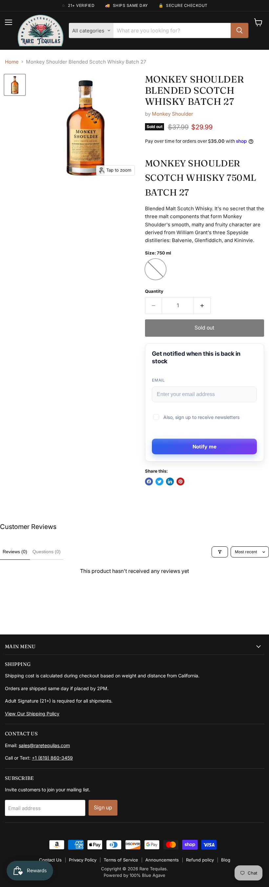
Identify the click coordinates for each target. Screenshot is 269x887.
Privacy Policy (82, 859)
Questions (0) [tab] (46, 551)
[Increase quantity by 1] (202, 305)
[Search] (239, 30)
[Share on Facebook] (149, 481)
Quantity (154, 291)
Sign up (103, 807)
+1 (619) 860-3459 (52, 758)
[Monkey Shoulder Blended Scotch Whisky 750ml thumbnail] (14, 84)
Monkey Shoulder (172, 114)
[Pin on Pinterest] (180, 481)
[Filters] (220, 551)
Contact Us (50, 859)
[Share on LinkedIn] (170, 481)
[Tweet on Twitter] (159, 481)
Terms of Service (121, 859)
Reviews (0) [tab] (15, 551)
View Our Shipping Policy (32, 713)
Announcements (162, 859)
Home (12, 62)
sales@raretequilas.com (44, 745)
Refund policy (200, 859)
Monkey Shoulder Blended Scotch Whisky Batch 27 (194, 90)
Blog (225, 859)
